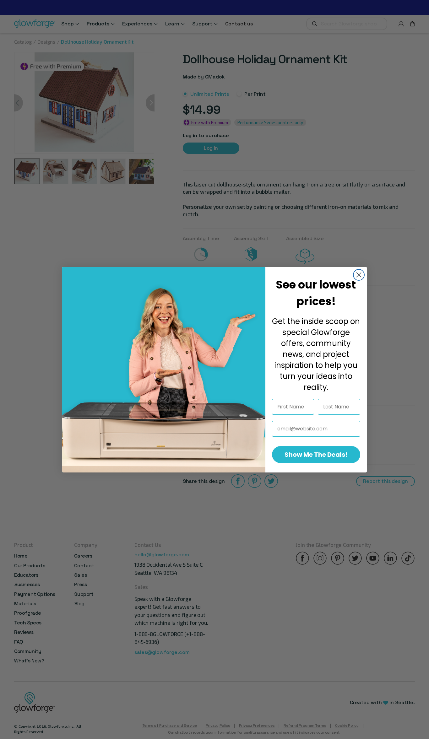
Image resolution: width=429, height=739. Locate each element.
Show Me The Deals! (316, 454)
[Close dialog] (358, 274)
